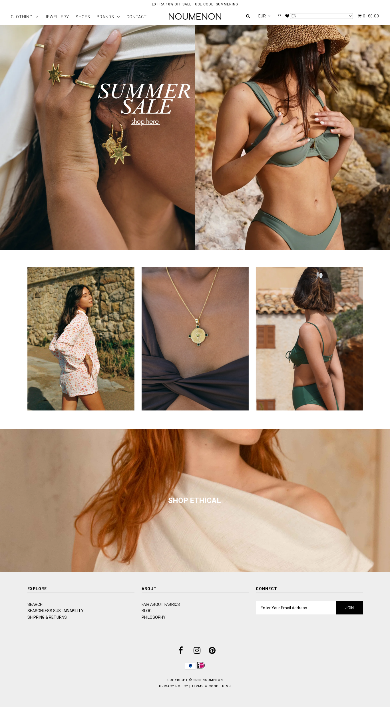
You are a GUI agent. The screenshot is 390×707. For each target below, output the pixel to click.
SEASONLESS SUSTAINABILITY (55, 610)
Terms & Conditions (211, 686)
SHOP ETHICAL (194, 500)
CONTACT (136, 17)
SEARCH (35, 604)
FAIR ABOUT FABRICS (161, 604)
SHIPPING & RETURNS (47, 617)
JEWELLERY (57, 17)
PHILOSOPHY (154, 617)
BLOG (147, 610)
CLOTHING (22, 17)
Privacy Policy (173, 686)
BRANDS (105, 17)
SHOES (83, 17)
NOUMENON (212, 680)
